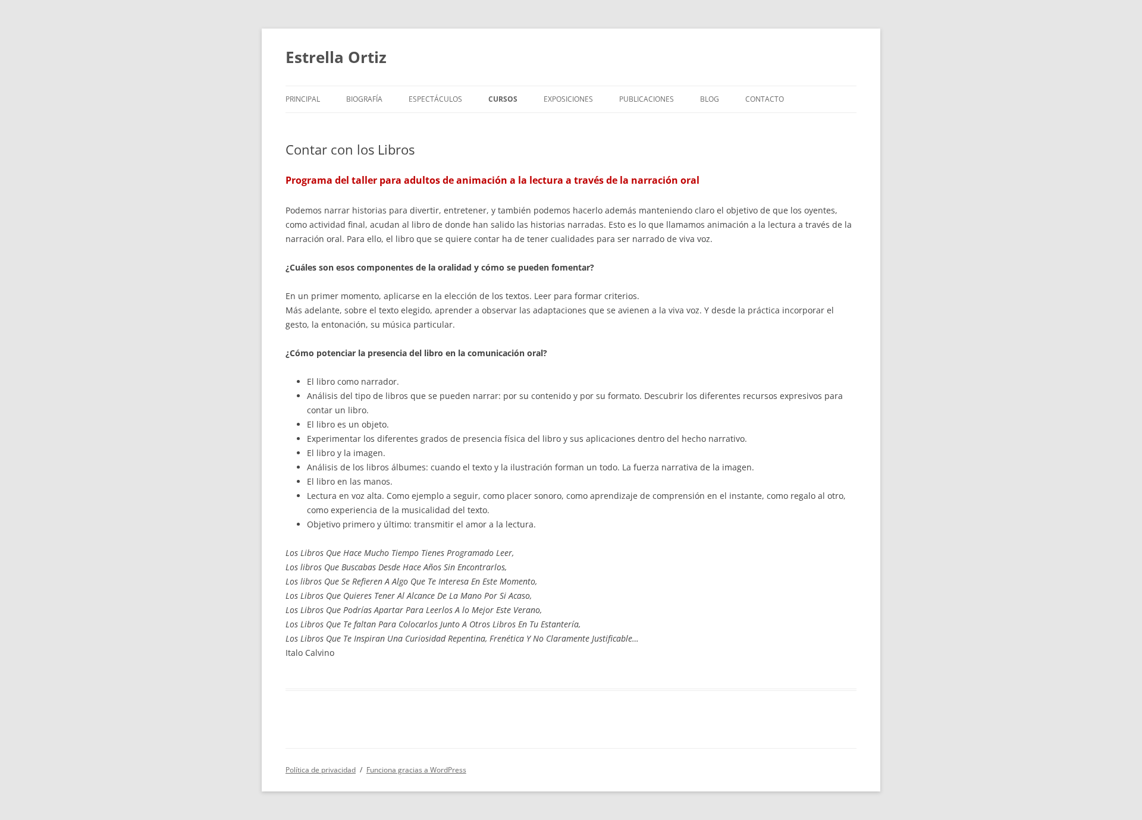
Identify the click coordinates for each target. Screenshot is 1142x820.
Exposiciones (568, 99)
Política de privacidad (321, 770)
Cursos (502, 99)
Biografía (364, 99)
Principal (303, 99)
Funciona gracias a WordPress (416, 770)
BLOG (709, 99)
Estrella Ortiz (336, 57)
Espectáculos (435, 99)
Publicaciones (646, 99)
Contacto (764, 99)
